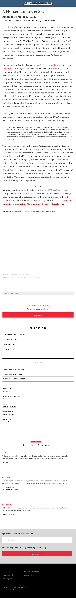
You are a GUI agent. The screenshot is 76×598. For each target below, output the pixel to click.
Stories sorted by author (13, 369)
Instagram (13, 406)
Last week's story (9, 339)
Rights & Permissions (31, 571)
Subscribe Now (38, 315)
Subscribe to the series (10, 489)
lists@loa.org (6, 391)
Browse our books (8, 487)
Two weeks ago (8, 344)
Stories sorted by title (12, 374)
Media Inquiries (7, 579)
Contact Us (6, 571)
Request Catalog (37, 554)
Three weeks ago (9, 349)
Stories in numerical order (13, 379)
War (68, 160)
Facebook (5, 406)
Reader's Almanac (7, 422)
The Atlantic (64, 38)
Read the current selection (14, 334)
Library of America (8, 399)
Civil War (26, 275)
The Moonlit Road (53, 65)
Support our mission (9, 514)
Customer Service (8, 575)
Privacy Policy (29, 575)
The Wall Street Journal (48, 38)
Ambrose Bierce (16, 275)
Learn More (6, 462)
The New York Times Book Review (33, 41)
